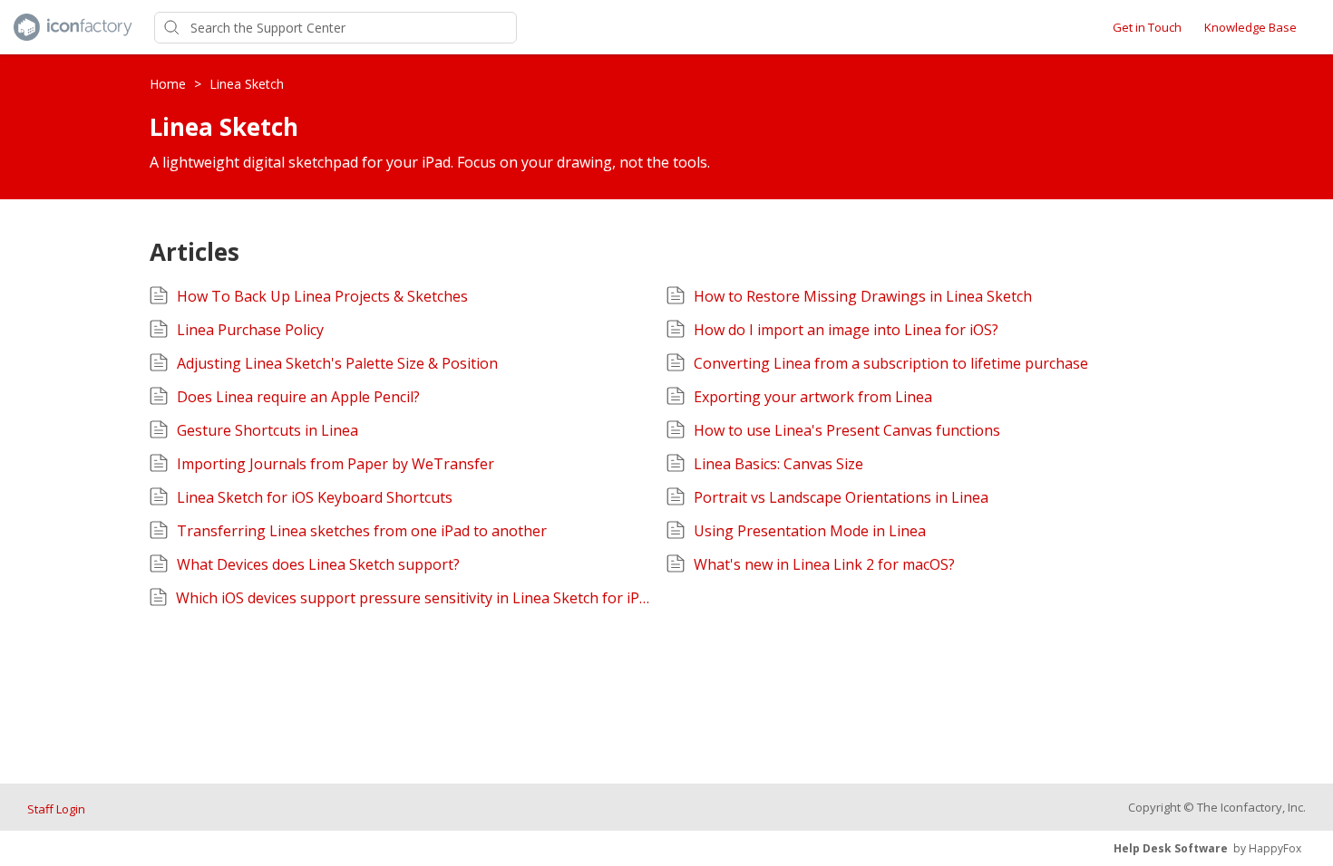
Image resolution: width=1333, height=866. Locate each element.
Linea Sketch (246, 83)
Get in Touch (1147, 27)
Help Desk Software (1171, 848)
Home (170, 83)
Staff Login (56, 809)
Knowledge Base (1250, 27)
